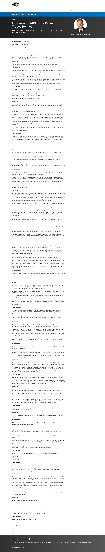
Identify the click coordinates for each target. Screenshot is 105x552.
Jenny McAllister (38, 10)
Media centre (21, 10)
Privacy (31, 539)
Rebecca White (62, 10)
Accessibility (15, 539)
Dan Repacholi (71, 10)
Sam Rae (46, 10)
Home (14, 10)
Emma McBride (53, 10)
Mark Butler (29, 10)
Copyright (21, 539)
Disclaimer (26, 539)
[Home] (16, 4)
